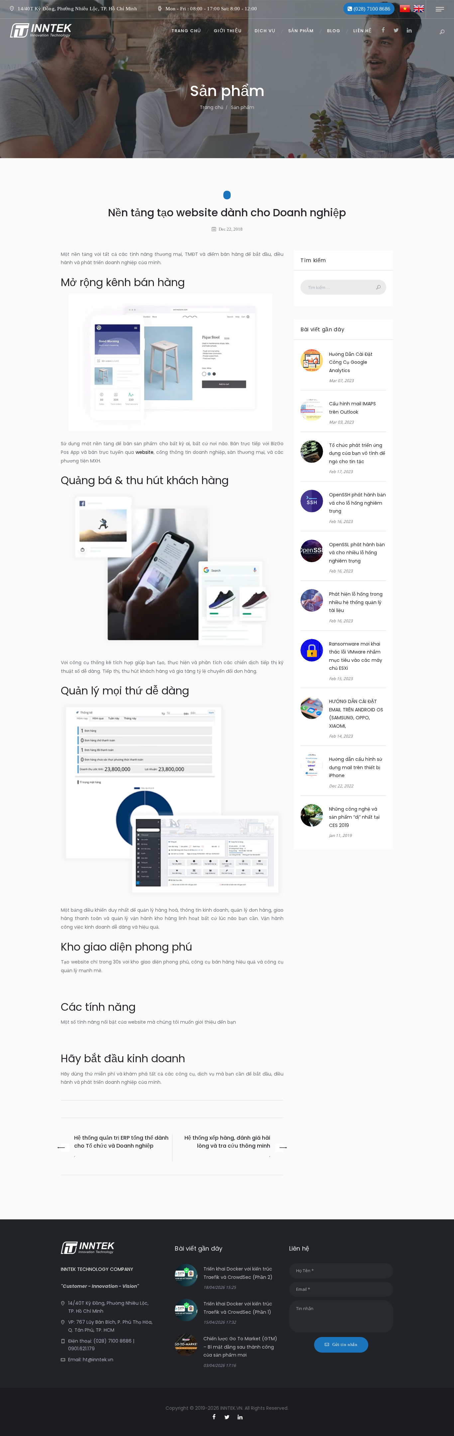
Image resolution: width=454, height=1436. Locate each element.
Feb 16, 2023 (341, 521)
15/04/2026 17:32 (219, 1322)
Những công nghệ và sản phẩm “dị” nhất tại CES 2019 (354, 817)
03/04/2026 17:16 (219, 1365)
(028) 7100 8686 (112, 1341)
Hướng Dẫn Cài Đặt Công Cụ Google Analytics (351, 362)
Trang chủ (211, 107)
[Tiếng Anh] (418, 9)
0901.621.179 (81, 1348)
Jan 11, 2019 (340, 835)
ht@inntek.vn (98, 1359)
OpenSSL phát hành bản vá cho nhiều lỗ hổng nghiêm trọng (357, 552)
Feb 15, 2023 (341, 678)
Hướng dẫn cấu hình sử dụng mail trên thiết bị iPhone (355, 767)
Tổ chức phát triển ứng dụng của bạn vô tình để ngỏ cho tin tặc (357, 453)
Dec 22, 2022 (341, 786)
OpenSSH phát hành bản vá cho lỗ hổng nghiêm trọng (357, 502)
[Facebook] (383, 30)
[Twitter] (396, 30)
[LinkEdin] (409, 30)
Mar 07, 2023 (341, 380)
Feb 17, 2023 (341, 471)
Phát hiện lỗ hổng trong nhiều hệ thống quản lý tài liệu (356, 602)
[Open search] (442, 32)
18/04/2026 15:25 (219, 1287)
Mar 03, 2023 (341, 422)
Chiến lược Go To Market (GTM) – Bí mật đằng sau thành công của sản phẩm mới (240, 1346)
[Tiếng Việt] (404, 9)
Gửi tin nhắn (345, 1344)
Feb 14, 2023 (341, 736)
